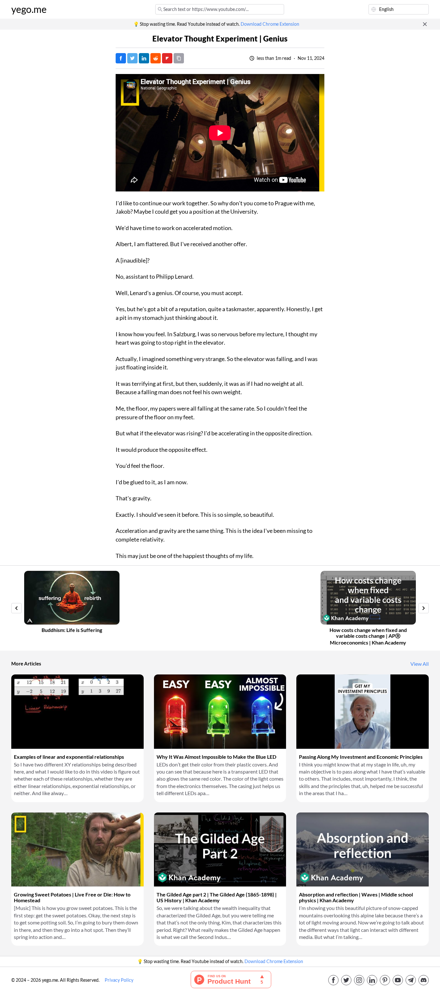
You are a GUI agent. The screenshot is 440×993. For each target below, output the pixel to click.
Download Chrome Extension (270, 24)
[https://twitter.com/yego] (346, 980)
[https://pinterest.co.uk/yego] (385, 980)
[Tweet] (132, 58)
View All (419, 664)
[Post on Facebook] (121, 58)
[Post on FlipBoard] (167, 58)
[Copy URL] (179, 58)
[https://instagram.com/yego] (359, 980)
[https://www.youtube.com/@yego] (398, 980)
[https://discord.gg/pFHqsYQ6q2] (423, 980)
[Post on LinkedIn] (144, 58)
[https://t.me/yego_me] (411, 980)
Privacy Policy (119, 980)
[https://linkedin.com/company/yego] (372, 980)
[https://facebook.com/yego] (333, 980)
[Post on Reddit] (155, 58)
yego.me (29, 9)
